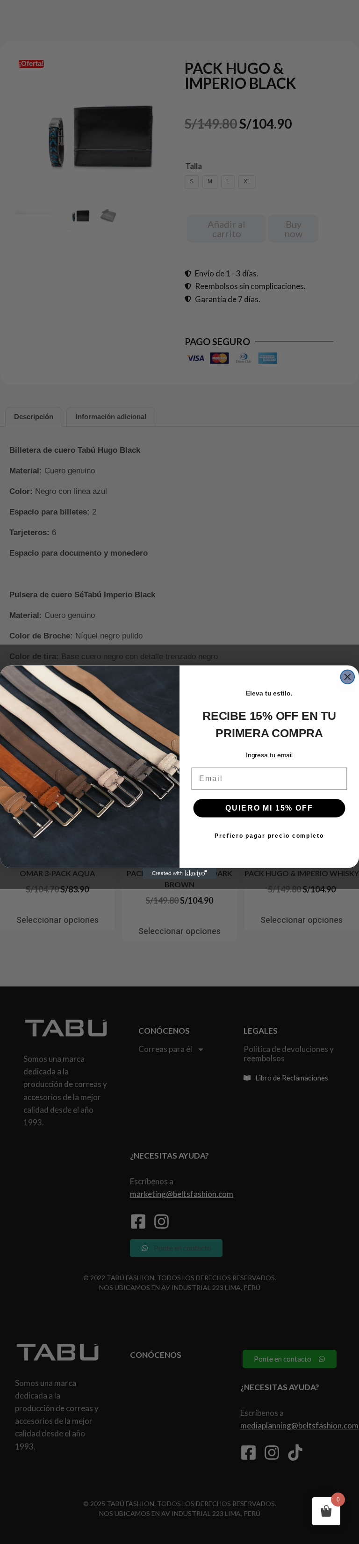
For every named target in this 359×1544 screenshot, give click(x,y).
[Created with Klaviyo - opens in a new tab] (179, 873)
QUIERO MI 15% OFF (269, 808)
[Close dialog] (348, 677)
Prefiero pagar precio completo (269, 835)
